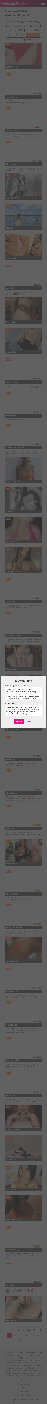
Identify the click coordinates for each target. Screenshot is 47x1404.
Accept (19, 721)
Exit (29, 721)
